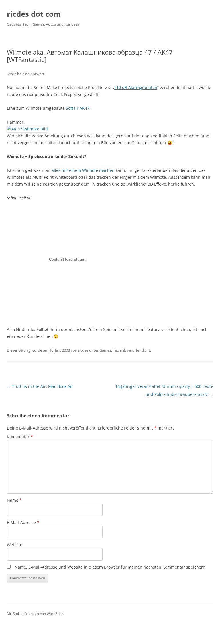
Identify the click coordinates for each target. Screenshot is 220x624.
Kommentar (20, 436)
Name (14, 500)
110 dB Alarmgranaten (135, 87)
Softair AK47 (77, 108)
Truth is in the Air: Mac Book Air (40, 386)
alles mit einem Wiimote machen (83, 170)
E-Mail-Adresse (23, 522)
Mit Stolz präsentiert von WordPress (35, 613)
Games (105, 350)
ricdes (83, 350)
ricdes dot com (34, 14)
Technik (119, 350)
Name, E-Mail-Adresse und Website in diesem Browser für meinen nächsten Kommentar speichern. (111, 567)
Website (14, 544)
